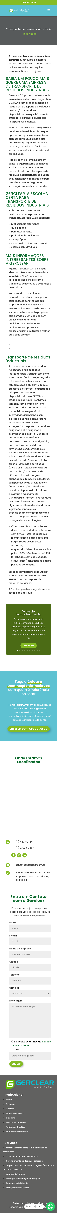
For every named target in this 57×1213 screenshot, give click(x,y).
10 (39, 650)
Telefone (14, 974)
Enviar (16, 1064)
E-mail (13, 935)
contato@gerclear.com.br (30, 864)
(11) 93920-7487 (24, 847)
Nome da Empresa (20, 948)
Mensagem (16, 1000)
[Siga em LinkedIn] (24, 855)
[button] (50, 1206)
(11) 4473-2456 (28, 2)
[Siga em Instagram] (19, 855)
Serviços (14, 987)
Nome (12, 922)
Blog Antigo (30, 33)
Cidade (13, 961)
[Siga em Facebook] (13, 855)
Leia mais (28, 645)
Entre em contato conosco (28, 729)
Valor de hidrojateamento (28, 612)
